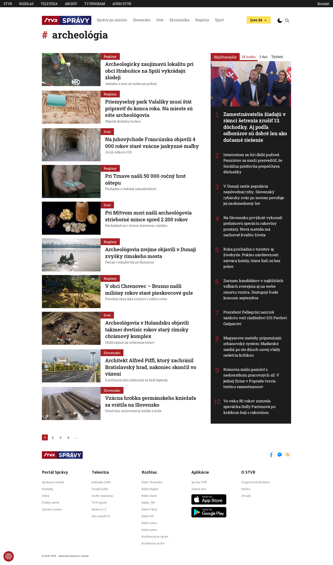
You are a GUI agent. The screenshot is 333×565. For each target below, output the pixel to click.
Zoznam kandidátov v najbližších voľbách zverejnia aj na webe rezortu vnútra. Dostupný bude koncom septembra (253, 289)
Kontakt (323, 4)
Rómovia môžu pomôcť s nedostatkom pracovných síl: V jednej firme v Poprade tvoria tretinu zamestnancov (251, 378)
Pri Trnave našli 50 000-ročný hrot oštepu (145, 179)
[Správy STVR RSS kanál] (288, 455)
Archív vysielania (102, 496)
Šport (219, 19)
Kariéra (246, 489)
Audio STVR (121, 4)
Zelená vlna (198, 489)
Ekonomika (179, 19)
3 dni (263, 56)
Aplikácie (200, 472)
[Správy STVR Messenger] (279, 455)
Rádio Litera (149, 523)
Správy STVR (199, 482)
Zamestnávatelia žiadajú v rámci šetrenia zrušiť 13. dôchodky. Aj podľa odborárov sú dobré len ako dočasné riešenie (255, 127)
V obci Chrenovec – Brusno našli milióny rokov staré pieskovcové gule (149, 289)
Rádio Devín (149, 496)
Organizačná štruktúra (255, 482)
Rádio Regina (150, 489)
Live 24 (256, 20)
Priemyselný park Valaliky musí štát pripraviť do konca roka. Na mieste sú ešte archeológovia (149, 108)
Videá (45, 496)
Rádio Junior (149, 530)
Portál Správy (55, 472)
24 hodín (248, 56)
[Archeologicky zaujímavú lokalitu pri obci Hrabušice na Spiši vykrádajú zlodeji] (71, 70)
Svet (160, 19)
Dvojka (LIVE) (100, 489)
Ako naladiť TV (101, 516)
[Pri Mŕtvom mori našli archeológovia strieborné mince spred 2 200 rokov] (71, 218)
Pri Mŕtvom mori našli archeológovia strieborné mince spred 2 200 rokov (148, 216)
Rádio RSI (147, 516)
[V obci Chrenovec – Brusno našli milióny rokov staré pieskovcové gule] (71, 291)
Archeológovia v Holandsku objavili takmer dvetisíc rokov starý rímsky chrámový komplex (147, 329)
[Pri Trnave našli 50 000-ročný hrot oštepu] (71, 181)
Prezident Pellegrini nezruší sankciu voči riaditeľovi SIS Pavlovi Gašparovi (255, 317)
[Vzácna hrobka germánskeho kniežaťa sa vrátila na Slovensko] (71, 403)
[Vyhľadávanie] (287, 20)
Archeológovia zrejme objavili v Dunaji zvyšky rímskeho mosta (150, 252)
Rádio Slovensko (152, 482)
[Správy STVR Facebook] (271, 455)
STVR (8, 4)
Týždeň (277, 56)
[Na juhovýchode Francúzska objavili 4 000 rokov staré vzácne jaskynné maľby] (71, 144)
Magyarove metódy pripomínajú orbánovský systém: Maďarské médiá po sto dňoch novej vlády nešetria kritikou (252, 346)
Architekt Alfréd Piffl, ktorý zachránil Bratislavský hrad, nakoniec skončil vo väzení (150, 367)
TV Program (94, 4)
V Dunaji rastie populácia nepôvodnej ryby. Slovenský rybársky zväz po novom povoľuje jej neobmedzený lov (253, 195)
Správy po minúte (112, 19)
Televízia (49, 4)
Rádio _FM (148, 503)
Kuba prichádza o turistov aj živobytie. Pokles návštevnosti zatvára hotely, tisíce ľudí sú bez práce (251, 257)
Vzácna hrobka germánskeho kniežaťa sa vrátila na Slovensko (150, 401)
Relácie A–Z (99, 509)
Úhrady (246, 496)
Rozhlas (26, 4)
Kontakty (47, 489)
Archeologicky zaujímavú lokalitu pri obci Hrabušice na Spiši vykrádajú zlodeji (149, 71)
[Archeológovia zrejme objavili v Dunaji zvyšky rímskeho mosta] (71, 254)
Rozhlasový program (155, 536)
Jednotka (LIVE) (101, 482)
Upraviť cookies (52, 509)
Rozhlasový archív (153, 543)
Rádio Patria (149, 509)
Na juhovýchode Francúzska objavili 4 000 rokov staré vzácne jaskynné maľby (152, 142)
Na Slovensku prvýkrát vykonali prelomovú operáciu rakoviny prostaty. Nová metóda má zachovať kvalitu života (252, 226)
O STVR (248, 472)
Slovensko (141, 19)
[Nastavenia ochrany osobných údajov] (8, 556)
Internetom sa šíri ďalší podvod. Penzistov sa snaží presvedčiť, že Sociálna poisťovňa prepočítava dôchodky (252, 163)
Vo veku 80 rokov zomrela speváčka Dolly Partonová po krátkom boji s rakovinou (249, 406)
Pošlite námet (50, 503)
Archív (71, 4)
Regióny (202, 19)
